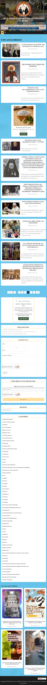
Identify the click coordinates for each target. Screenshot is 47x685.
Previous (10, 292)
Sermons (4, 539)
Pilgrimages (5, 523)
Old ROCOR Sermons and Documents (12, 513)
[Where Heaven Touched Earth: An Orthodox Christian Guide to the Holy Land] (12, 603)
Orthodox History (7, 521)
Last (16, 347)
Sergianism (5, 537)
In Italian (4, 491)
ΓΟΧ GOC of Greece (7, 579)
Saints (4, 531)
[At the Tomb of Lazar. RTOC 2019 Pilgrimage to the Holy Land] (11, 50)
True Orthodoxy (6, 569)
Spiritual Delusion (7, 545)
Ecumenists (5, 454)
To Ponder (5, 561)
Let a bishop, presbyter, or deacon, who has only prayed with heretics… (33, 245)
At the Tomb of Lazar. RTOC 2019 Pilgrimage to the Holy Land (33, 45)
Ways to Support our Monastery (11, 574)
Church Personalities (8, 440)
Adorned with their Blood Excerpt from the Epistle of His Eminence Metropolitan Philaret (33, 267)
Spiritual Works (6, 547)
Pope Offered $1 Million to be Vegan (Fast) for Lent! (33, 202)
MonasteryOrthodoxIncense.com (11, 507)
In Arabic (4, 478)
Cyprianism (5, 443)
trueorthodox (36, 48)
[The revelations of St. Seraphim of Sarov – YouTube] (11, 146)
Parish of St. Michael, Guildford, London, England (14, 333)
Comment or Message (7, 355)
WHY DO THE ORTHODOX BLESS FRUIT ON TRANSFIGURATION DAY (11, 663)
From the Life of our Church (10, 470)
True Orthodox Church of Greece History (14, 563)
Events (4, 459)
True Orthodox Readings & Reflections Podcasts (15, 566)
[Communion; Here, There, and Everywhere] (11, 229)
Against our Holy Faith (8, 422)
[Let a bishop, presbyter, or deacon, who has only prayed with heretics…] (11, 251)
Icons (3, 475)
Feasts (4, 462)
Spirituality (5, 550)
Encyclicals (5, 456)
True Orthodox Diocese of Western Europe (23, 19)
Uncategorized (6, 571)
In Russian (5, 496)
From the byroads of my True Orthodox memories (16, 467)
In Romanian (5, 494)
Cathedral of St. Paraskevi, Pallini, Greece (12, 329)
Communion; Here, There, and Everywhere (33, 222)
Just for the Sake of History (10, 504)
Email (3, 350)
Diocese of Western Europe (9, 448)
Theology (5, 555)
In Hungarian (5, 488)
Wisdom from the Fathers (9, 577)
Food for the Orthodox (8, 464)
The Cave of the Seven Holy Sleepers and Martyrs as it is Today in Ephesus (35, 669)
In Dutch (4, 480)
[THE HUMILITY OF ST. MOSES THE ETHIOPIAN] (11, 72)
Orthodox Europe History (9, 518)
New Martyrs (5, 510)
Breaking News (6, 432)
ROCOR (4, 529)
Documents (5, 451)
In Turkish (5, 502)
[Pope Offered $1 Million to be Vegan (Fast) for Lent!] (11, 208)
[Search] (45, 32)
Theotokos (5, 558)
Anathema (5, 424)
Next (38, 292)
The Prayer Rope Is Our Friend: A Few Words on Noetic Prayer (35, 622)
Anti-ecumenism (6, 427)
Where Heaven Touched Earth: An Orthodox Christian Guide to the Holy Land (12, 623)
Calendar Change (7, 435)
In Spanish (5, 499)
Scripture (5, 534)
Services (4, 542)
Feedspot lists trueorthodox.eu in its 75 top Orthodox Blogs (33, 89)
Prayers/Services (7, 526)
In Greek (4, 486)
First (3, 347)
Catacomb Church (7, 438)
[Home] (2, 33)
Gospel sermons (6, 472)
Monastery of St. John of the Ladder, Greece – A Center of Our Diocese (18, 331)
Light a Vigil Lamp (23, 318)
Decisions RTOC (6, 446)
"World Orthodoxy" (7, 419)
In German (5, 483)
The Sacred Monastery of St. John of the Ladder (15, 553)
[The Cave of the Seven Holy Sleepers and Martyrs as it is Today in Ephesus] (35, 648)
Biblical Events (6, 430)
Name (3, 343)
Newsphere (43, 681)
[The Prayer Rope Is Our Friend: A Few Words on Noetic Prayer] (35, 603)
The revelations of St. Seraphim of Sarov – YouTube (33, 141)
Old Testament (6, 515)
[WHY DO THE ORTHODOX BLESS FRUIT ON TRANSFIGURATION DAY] (12, 645)
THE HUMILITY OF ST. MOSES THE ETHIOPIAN (33, 65)
